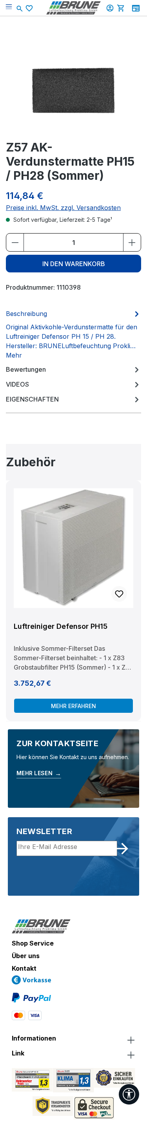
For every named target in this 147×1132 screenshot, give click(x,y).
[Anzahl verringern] (15, 242)
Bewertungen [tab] (26, 369)
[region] (73, 587)
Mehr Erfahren (73, 706)
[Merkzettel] (30, 8)
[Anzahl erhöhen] (132, 242)
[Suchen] (20, 8)
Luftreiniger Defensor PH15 (60, 626)
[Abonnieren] (122, 848)
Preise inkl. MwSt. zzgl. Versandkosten (63, 208)
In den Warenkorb (73, 264)
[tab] (73, 334)
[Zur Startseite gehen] (73, 7)
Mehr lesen (38, 773)
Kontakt (24, 968)
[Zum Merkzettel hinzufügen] (119, 594)
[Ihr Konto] (110, 8)
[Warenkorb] (121, 8)
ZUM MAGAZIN (136, 8)
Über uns (26, 956)
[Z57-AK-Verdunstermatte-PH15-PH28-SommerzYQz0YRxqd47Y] (74, 89)
